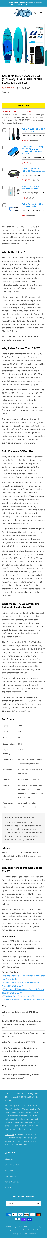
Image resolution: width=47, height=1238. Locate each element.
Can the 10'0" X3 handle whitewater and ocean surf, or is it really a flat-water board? (21, 1024)
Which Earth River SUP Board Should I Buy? (23, 999)
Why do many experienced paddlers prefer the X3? (19, 1067)
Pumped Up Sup (18, 1227)
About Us (9, 1159)
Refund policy (20, 1230)
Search (8, 1187)
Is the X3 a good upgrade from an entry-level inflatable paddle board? (21, 1049)
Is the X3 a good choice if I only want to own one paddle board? (20, 1076)
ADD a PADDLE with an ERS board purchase (33, 130)
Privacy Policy (10, 1176)
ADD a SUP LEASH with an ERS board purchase (33, 205)
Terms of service (33, 1230)
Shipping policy (31, 1234)
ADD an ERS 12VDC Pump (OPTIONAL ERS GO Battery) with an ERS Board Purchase (33, 150)
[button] (5, 13)
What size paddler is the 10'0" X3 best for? (20, 1014)
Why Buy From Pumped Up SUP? (18, 996)
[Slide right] (29, 71)
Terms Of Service (12, 1182)
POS (25, 1227)
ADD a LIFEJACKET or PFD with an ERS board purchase (33, 170)
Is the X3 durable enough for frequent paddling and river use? (20, 1058)
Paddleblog (10, 1138)
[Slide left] (18, 71)
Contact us (9, 1134)
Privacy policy (18, 1234)
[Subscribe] (38, 1203)
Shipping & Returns (12, 1165)
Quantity (5, 92)
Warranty (9, 1170)
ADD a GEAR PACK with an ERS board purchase (33, 187)
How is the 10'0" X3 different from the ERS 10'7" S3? (20, 1035)
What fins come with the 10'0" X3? (18, 1042)
